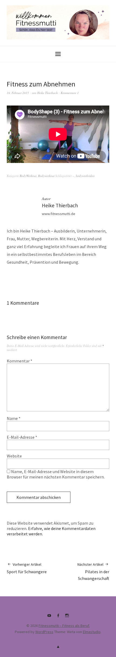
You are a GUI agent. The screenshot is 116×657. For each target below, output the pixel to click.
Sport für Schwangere (27, 568)
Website (14, 456)
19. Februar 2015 (18, 93)
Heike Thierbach (47, 93)
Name (14, 418)
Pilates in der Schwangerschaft (93, 571)
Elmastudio (92, 631)
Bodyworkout (46, 176)
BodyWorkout (28, 176)
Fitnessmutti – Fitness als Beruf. (64, 625)
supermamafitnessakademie (67, 618)
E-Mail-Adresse (22, 437)
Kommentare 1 (70, 93)
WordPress (44, 631)
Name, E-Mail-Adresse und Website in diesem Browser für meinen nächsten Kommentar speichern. (56, 474)
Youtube (49, 618)
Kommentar (19, 361)
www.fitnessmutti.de (58, 213)
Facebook (58, 618)
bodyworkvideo (85, 176)
